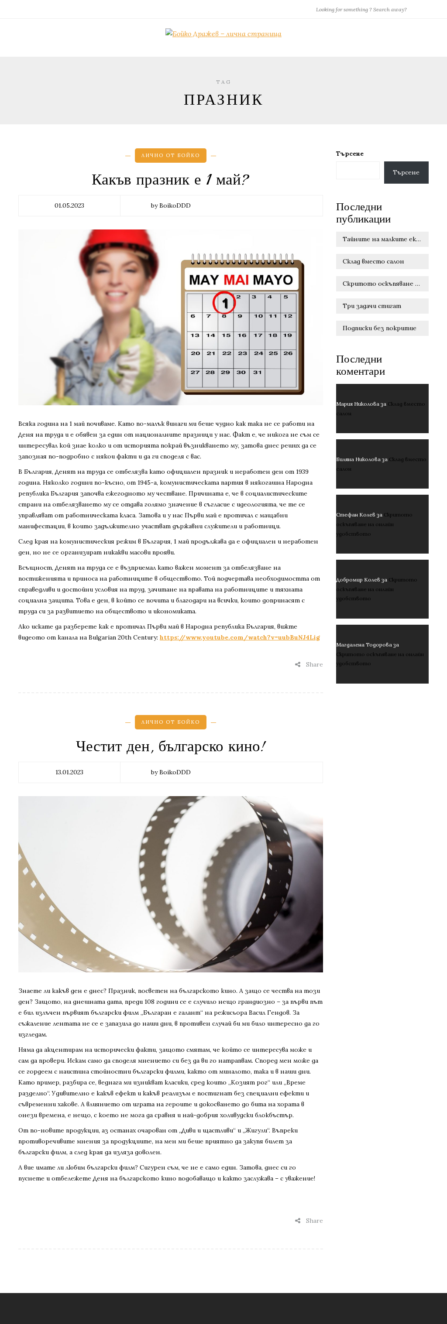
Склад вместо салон (373, 261)
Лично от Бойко (170, 155)
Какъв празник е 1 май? (170, 179)
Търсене (350, 153)
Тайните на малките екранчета (386, 239)
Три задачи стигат (372, 306)
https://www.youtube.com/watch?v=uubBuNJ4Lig (240, 637)
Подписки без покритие (379, 328)
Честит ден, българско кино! (170, 746)
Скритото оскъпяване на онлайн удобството (386, 283)
